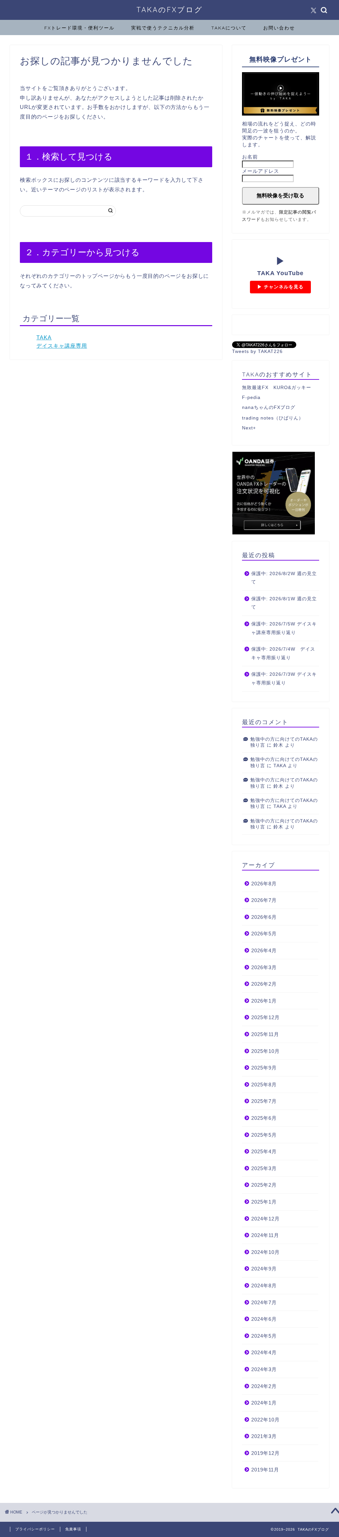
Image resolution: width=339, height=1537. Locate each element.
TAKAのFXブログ (169, 9)
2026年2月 (264, 984)
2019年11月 (265, 1469)
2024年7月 (264, 1302)
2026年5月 (264, 933)
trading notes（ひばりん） (273, 418)
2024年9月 (264, 1268)
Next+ (249, 427)
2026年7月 (264, 900)
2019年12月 (265, 1453)
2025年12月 (265, 1017)
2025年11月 (265, 1034)
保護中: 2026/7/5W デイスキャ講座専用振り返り (284, 628)
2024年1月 (264, 1403)
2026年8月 (264, 883)
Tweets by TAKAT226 (257, 351)
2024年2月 (264, 1386)
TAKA (44, 337)
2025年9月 (264, 1067)
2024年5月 (264, 1336)
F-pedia (251, 397)
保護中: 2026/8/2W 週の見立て (284, 578)
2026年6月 (264, 917)
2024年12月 (265, 1218)
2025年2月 (264, 1185)
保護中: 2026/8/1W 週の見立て (284, 603)
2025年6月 (264, 1118)
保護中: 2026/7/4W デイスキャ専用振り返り (283, 653)
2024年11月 (265, 1235)
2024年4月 (264, 1352)
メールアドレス (260, 171)
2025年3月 (264, 1168)
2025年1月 (264, 1202)
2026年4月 (264, 950)
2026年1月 (264, 1001)
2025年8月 (264, 1084)
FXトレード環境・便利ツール (79, 28)
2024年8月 (264, 1285)
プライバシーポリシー (35, 1529)
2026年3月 (264, 967)
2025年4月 (264, 1151)
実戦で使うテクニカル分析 (163, 28)
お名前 (250, 157)
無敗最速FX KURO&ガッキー (276, 387)
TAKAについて (229, 28)
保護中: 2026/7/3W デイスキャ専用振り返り (284, 678)
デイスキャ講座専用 (61, 346)
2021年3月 (264, 1436)
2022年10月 (265, 1419)
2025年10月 (265, 1051)
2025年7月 (264, 1101)
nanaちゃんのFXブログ (268, 407)
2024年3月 (264, 1369)
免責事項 (73, 1529)
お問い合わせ (279, 28)
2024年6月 (264, 1319)
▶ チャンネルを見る (280, 286)
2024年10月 (265, 1252)
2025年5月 (264, 1135)
